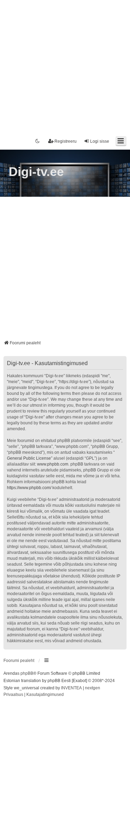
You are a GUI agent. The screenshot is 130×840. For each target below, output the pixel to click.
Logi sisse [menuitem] (99, 141)
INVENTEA (71, 688)
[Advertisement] (65, 65)
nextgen (92, 688)
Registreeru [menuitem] (65, 141)
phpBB (26, 673)
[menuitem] (13, 695)
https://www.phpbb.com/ (29, 487)
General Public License (29, 458)
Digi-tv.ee (36, 172)
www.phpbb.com (52, 464)
